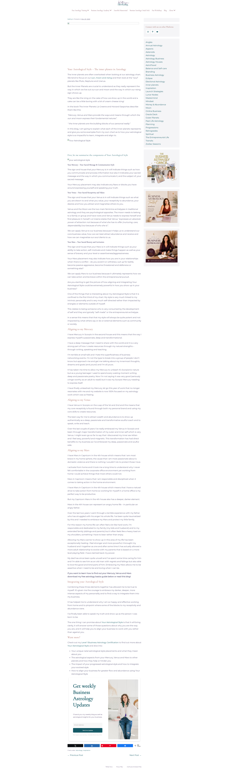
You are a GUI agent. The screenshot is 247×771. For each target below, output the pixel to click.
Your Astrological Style (112, 622)
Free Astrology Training (79, 10)
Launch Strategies (154, 91)
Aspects (149, 49)
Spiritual (150, 134)
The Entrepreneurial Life (157, 137)
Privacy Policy (119, 767)
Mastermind (152, 98)
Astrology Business (155, 58)
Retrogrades (152, 131)
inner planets (152, 85)
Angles (149, 42)
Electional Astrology (155, 81)
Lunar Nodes (152, 95)
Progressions (152, 127)
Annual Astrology (154, 45)
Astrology (79, 750)
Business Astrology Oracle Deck (140, 10)
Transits (149, 141)
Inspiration (86, 750)
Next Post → (135, 755)
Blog (165, 10)
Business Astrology (155, 75)
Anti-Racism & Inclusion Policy (134, 767)
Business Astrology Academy (100, 10)
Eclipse (149, 78)
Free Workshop (157, 10)
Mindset (150, 101)
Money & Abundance (156, 104)
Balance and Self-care (156, 68)
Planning (150, 124)
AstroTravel (151, 65)
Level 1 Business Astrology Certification (100, 642)
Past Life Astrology (155, 121)
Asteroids (150, 52)
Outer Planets (152, 118)
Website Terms (109, 767)
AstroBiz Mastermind (120, 10)
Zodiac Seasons (153, 144)
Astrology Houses (154, 62)
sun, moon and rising (101, 78)
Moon (148, 108)
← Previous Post (75, 755)
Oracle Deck (151, 114)
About (171, 10)
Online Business (153, 111)
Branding (150, 72)
